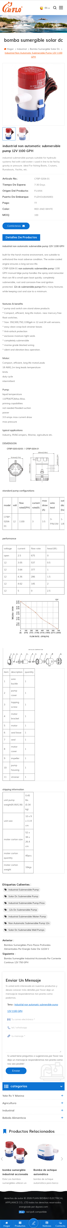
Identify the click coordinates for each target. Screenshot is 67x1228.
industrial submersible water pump (27, 916)
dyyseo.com (41, 1206)
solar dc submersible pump (23, 896)
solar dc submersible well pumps (26, 930)
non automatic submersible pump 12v (28, 923)
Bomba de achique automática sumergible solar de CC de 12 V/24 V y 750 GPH (46, 1172)
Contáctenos (14, 226)
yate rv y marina (13, 1095)
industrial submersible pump (23, 889)
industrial (8, 1110)
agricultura (9, 1103)
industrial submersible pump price (26, 903)
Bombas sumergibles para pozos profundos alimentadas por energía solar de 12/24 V (27, 947)
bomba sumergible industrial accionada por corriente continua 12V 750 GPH (32, 960)
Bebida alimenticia (14, 1118)
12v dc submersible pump (22, 909)
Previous (2, 1159)
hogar (10, 49)
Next (62, 1159)
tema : (32, 1008)
